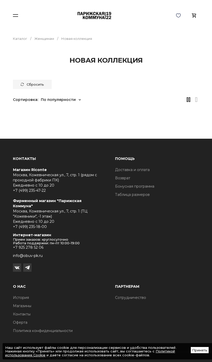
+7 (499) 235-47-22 (29, 190)
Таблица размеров (132, 194)
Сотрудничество (130, 297)
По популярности (58, 99)
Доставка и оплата (132, 169)
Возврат (122, 178)
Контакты (22, 314)
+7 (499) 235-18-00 (30, 226)
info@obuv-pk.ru (28, 255)
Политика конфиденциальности (43, 330)
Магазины (22, 306)
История (21, 297)
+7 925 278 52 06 (28, 247)
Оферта (20, 322)
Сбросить (35, 84)
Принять (199, 350)
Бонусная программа (134, 186)
